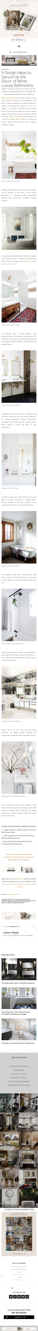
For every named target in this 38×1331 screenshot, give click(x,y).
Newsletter (18, 879)
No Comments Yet (13, 926)
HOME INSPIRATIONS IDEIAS (19, 1085)
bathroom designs (23, 899)
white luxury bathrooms (16, 903)
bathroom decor (11, 899)
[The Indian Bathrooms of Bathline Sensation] (19, 969)
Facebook (8, 884)
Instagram (19, 887)
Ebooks (19, 1277)
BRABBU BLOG (19, 1070)
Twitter (16, 884)
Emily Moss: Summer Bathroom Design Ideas (18, 1043)
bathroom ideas (7, 900)
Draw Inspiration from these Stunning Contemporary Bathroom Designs (16, 1013)
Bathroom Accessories (19, 1269)
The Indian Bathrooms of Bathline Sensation (18, 983)
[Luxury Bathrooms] (19, 53)
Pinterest (23, 884)
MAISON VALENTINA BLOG (19, 1066)
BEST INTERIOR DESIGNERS (19, 1081)
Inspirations (5, 69)
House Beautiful (14, 894)
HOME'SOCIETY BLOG (19, 1078)
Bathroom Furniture (19, 1266)
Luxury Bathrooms (12, 901)
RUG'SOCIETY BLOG (19, 1074)
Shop (19, 1280)
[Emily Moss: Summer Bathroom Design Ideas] (19, 1029)
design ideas (26, 900)
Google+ (31, 884)
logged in (15, 935)
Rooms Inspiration (19, 1274)
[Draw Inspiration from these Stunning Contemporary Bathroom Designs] (19, 998)
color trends (17, 900)
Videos (19, 1272)
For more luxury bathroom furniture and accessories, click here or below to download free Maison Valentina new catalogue (18, 856)
